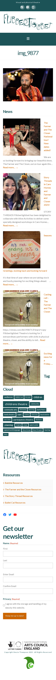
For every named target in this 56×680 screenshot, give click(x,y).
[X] (28, 7)
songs (25, 425)
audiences (8, 397)
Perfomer (39, 419)
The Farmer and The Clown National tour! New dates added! (48, 136)
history (26, 414)
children (38, 397)
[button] (28, 39)
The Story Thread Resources (19, 496)
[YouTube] (33, 7)
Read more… (10, 167)
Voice (5, 434)
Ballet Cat (19, 397)
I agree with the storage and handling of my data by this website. (26, 606)
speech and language (12, 430)
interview (34, 414)
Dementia (23, 409)
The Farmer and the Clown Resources (23, 489)
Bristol (27, 397)
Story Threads (37, 430)
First (5, 548)
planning (9, 425)
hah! (20, 414)
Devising (31, 409)
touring (47, 430)
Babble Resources (14, 482)
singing (18, 425)
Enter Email (8, 574)
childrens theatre (16, 404)
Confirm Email (9, 586)
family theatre (9, 414)
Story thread (27, 430)
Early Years (41, 410)
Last (5, 560)
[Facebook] (22, 7)
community (35, 404)
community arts (10, 410)
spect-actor (34, 425)
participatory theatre (23, 419)
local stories (44, 414)
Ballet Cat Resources (15, 502)
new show (7, 419)
